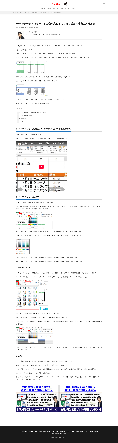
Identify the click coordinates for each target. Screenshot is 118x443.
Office (21, 12)
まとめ (20, 121)
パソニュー (64, 437)
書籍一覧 (62, 431)
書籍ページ (55, 8)
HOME (16, 12)
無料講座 (48, 8)
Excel (26, 12)
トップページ (24, 431)
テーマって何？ (22, 118)
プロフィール (63, 8)
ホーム (43, 8)
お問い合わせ (71, 8)
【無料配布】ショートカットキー (48, 431)
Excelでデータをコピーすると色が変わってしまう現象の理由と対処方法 (45, 12)
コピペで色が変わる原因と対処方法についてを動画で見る (33, 112)
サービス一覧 (33, 431)
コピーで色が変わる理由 (25, 115)
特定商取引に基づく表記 (59, 433)
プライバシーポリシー (91, 431)
